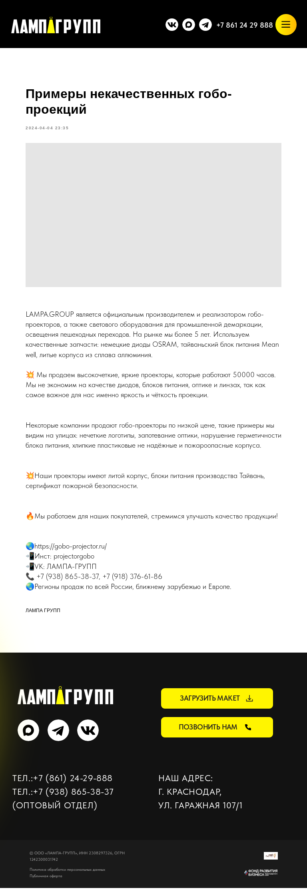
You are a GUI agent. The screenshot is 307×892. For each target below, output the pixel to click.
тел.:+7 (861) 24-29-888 (62, 778)
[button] (217, 698)
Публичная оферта (46, 875)
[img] (188, 24)
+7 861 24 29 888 (244, 25)
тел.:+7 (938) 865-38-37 (63, 791)
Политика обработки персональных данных (67, 869)
